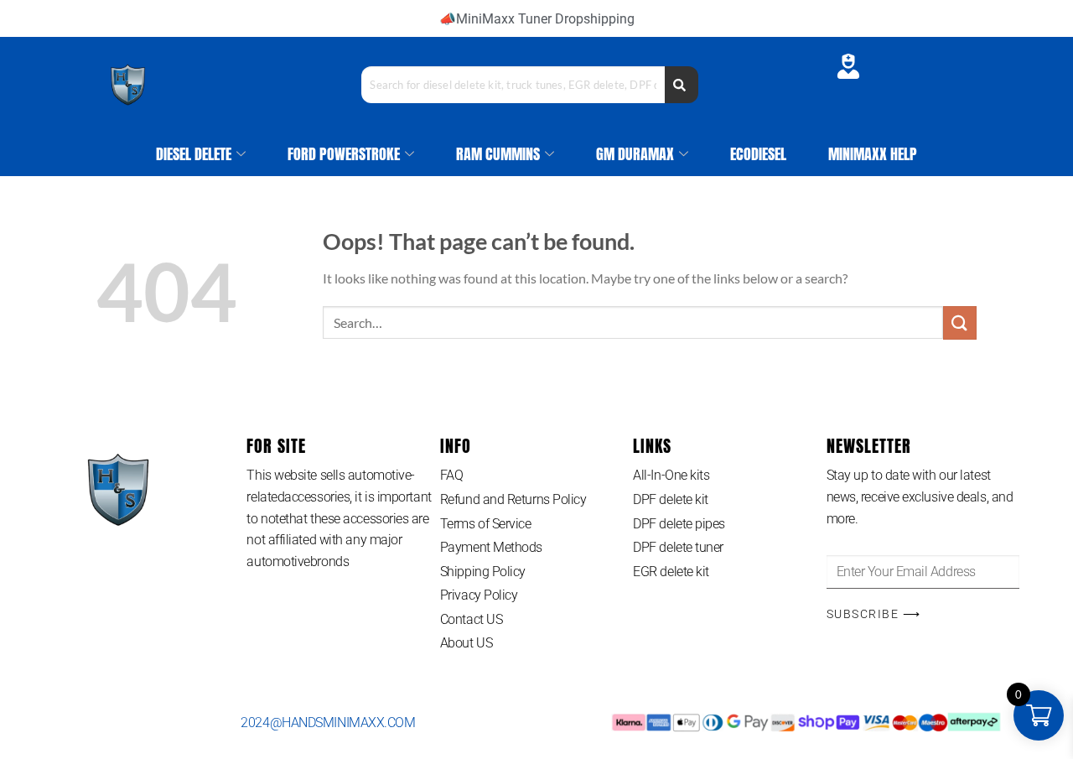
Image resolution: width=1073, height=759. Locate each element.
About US (466, 643)
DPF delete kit (670, 499)
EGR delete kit (671, 572)
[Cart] (898, 70)
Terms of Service (485, 524)
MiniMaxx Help (872, 154)
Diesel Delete (193, 154)
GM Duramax (635, 154)
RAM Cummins (498, 154)
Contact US (471, 619)
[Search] (681, 84)
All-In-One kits (671, 475)
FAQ (452, 475)
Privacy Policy (479, 595)
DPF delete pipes (679, 524)
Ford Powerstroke (344, 154)
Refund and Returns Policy (513, 499)
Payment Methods (491, 547)
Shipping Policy (483, 572)
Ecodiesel (758, 154)
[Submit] (960, 322)
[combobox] (512, 84)
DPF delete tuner (678, 547)
